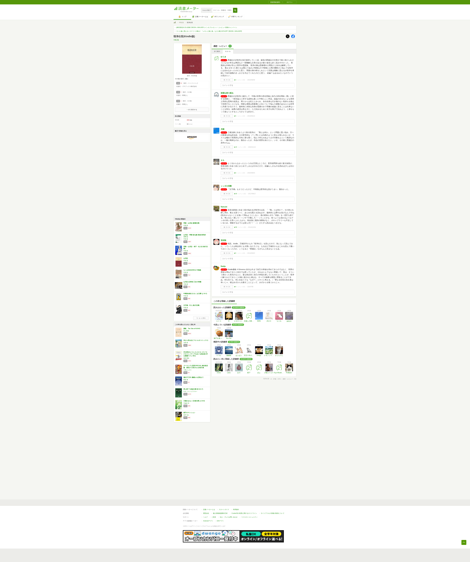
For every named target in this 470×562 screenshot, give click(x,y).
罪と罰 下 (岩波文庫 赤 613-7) (193, 389)
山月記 (185, 258)
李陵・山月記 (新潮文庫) (191, 223)
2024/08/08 (251, 80)
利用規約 (236, 509)
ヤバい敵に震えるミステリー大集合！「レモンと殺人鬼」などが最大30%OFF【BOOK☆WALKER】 (209, 31)
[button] (235, 10)
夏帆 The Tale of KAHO (191, 328)
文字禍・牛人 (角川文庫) (191, 305)
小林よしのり (187, 370)
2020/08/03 (251, 173)
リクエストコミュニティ (249, 517)
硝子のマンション (189, 412)
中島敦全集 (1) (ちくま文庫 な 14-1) (195, 293)
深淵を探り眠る (227, 93)
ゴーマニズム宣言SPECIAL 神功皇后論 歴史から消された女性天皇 (195, 366)
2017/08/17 (252, 193)
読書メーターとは (209, 509)
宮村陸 (223, 240)
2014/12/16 (252, 227)
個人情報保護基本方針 (220, 513)
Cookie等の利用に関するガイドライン (244, 513)
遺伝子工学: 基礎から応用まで (193, 377)
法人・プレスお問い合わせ (228, 517)
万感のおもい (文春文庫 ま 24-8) (194, 401)
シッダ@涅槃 (226, 186)
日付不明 (250, 286)
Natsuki (224, 207)
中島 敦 (181, 22)
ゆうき (223, 57)
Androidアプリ (208, 521)
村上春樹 (186, 331)
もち (222, 160)
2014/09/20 (251, 253)
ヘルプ (205, 517)
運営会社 (206, 513)
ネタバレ (228, 51)
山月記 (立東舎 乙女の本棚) (192, 282)
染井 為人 (186, 415)
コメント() (241, 80)
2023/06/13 (251, 116)
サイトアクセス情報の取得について (272, 513)
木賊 (222, 129)
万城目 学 (186, 403)
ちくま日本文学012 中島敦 (192, 270)
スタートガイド (224, 509)
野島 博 (185, 379)
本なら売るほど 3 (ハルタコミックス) (195, 340)
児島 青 (185, 342)
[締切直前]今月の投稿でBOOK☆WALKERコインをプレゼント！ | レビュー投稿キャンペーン (206, 27)
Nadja (223, 266)
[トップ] (175, 23)
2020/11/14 (252, 147)
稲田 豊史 (186, 358)
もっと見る (202, 318)
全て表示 (217, 51)
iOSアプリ (220, 521)
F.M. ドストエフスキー (190, 391)
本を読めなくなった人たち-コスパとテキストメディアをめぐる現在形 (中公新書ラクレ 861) (195, 354)
